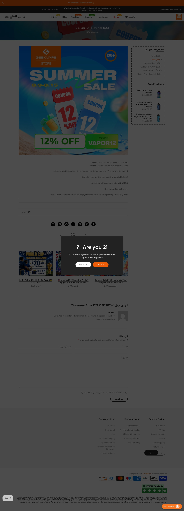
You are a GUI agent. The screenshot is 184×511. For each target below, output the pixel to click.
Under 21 (83, 265)
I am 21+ (100, 265)
